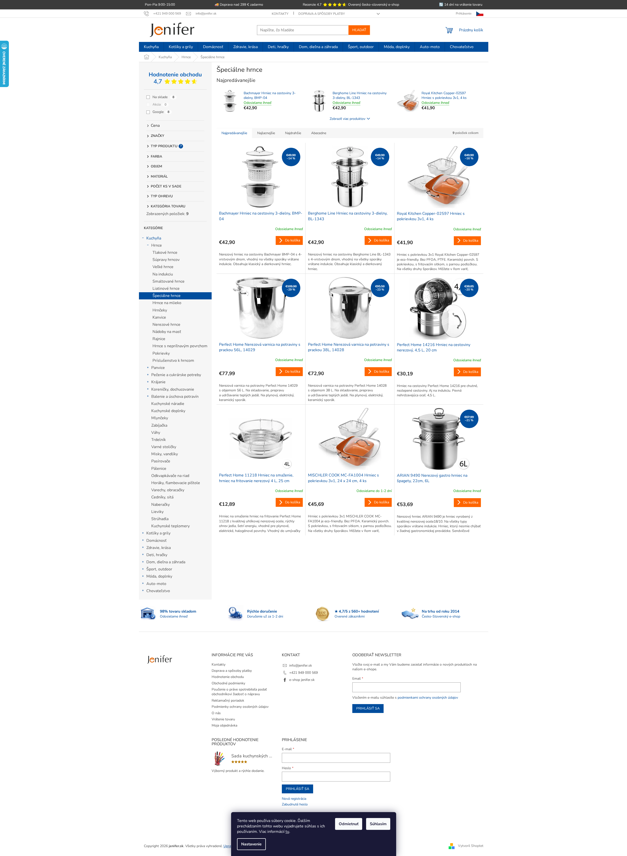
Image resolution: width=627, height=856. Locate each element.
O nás (216, 713)
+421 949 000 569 (303, 672)
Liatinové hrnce (166, 288)
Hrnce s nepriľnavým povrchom (180, 346)
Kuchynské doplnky (168, 411)
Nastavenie (251, 844)
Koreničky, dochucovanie (172, 389)
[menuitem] (151, 47)
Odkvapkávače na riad (170, 475)
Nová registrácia (294, 798)
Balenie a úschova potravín (175, 396)
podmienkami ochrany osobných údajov (428, 697)
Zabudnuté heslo (295, 804)
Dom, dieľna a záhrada (165, 562)
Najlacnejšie (266, 133)
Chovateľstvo (158, 591)
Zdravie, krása (158, 547)
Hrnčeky (160, 310)
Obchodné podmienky (228, 683)
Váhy (155, 432)
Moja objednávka (224, 725)
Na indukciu (163, 274)
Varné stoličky (163, 447)
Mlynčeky (159, 418)
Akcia (160, 104)
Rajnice (159, 339)
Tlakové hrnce (165, 252)
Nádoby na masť (167, 331)
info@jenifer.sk (300, 665)
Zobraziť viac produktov (347, 118)
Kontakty (280, 14)
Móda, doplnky (159, 576)
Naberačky (160, 504)
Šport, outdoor (159, 569)
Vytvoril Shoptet (470, 845)
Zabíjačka (159, 425)
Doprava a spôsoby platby (321, 14)
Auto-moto (156, 583)
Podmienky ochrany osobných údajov (240, 706)
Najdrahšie (293, 133)
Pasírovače (160, 461)
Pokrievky (161, 353)
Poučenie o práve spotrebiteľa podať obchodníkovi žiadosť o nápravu (239, 691)
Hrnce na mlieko (167, 303)
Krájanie (158, 382)
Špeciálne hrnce (167, 295)
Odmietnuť (348, 824)
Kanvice (159, 317)
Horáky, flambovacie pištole (175, 483)
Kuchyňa (153, 238)
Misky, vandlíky (164, 454)
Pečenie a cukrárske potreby (176, 375)
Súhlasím (378, 824)
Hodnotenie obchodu (228, 676)
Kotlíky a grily (158, 533)
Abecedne (318, 133)
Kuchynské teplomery (170, 526)
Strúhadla (160, 519)
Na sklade (163, 97)
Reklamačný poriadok (228, 700)
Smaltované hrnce (169, 281)
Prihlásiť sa (368, 708)
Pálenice (158, 468)
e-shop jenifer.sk (302, 679)
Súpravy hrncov (166, 259)
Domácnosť (156, 540)
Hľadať (359, 30)
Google (161, 111)
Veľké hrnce (163, 267)
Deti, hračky (156, 555)
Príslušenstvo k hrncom (173, 360)
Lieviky (157, 511)
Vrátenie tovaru (223, 719)
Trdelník (158, 439)
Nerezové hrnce (166, 324)
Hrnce (156, 245)
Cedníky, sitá (162, 497)
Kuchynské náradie (167, 403)
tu (287, 831)
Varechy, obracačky (167, 490)
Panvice (158, 367)
